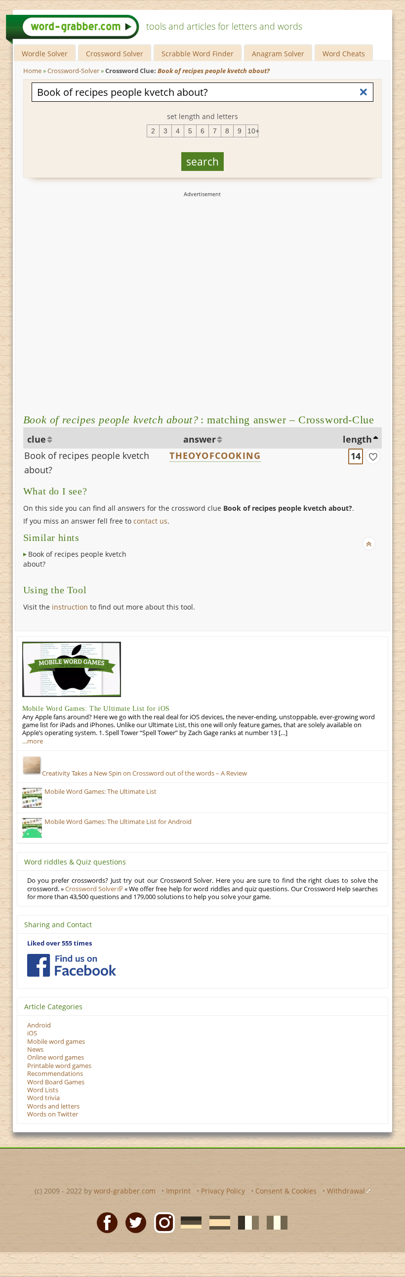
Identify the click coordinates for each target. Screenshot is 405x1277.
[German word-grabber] (188, 1221)
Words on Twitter (52, 1114)
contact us (150, 521)
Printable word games (59, 1066)
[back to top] (369, 543)
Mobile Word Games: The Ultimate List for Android (118, 822)
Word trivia (43, 1098)
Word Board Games (55, 1082)
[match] (373, 456)
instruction (70, 607)
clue (36, 439)
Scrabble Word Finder (198, 53)
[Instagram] (161, 1221)
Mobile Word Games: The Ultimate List (100, 791)
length (357, 439)
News (35, 1049)
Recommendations (55, 1074)
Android (39, 1025)
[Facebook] (104, 1221)
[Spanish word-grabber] (216, 1221)
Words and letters (53, 1106)
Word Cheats (344, 53)
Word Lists (42, 1090)
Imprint (178, 1190)
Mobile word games (56, 1041)
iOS (32, 1033)
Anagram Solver (278, 53)
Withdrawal (346, 1190)
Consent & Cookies (286, 1190)
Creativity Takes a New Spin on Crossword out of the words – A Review (144, 773)
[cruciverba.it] (274, 1221)
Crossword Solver (114, 53)
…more (32, 741)
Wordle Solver (45, 53)
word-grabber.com (125, 1190)
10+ (252, 131)
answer (199, 439)
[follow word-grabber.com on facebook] (71, 965)
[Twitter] (133, 1221)
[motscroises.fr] (245, 1221)
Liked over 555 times (59, 943)
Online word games (55, 1057)
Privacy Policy (223, 1190)
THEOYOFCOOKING (215, 455)
